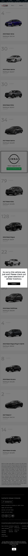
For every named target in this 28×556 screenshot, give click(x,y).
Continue (14, 283)
